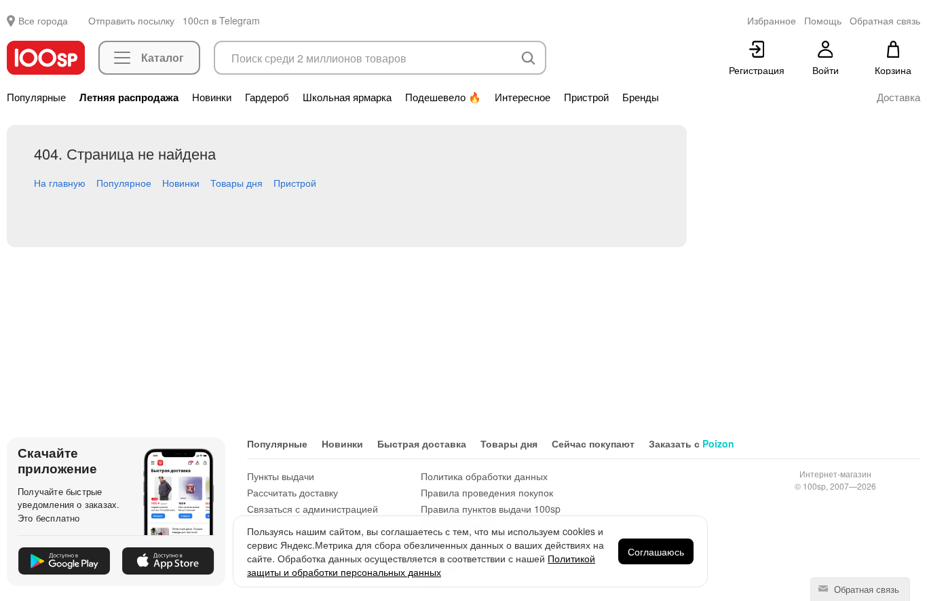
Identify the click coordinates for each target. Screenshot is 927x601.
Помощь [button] (822, 20)
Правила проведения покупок (487, 492)
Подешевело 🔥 (443, 97)
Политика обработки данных (484, 476)
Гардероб (267, 97)
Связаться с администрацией (312, 508)
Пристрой (586, 97)
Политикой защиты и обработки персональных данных (421, 565)
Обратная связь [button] (885, 20)
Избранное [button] (771, 20)
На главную (60, 182)
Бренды (640, 97)
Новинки (211, 97)
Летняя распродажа (128, 97)
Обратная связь (865, 589)
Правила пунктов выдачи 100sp (491, 508)
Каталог (162, 57)
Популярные (36, 97)
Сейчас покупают (593, 443)
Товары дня (236, 182)
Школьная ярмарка (347, 97)
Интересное (522, 97)
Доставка (898, 97)
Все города (43, 20)
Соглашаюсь (656, 551)
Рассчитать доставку (292, 492)
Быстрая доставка (421, 443)
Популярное (123, 182)
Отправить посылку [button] (131, 20)
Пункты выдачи (280, 476)
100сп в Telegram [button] (221, 20)
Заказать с (691, 443)
